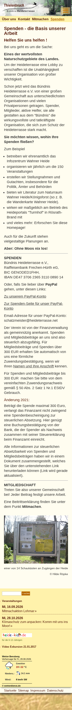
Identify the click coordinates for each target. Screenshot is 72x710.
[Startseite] (20, 11)
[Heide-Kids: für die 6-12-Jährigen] (17, 636)
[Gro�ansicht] (36, 539)
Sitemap (23, 690)
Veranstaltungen (12, 600)
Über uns (9, 19)
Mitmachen (40, 19)
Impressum (37, 690)
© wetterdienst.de (11, 686)
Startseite (10, 690)
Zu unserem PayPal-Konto (25, 296)
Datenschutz (55, 690)
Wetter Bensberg (11, 656)
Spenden (57, 19)
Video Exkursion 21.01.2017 (19, 646)
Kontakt (24, 19)
